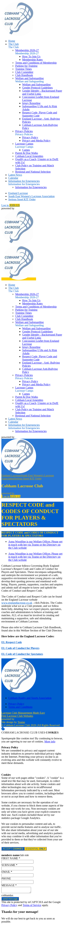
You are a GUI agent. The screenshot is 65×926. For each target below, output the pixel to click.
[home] (18, 278)
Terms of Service (32, 905)
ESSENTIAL (35, 848)
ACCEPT (13, 848)
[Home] (18, 35)
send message (10, 898)
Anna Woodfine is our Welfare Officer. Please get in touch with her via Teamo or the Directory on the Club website (35, 544)
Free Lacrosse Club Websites (17, 715)
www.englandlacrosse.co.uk (16, 602)
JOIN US (14, 205)
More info (49, 741)
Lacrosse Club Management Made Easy (23, 712)
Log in (5, 205)
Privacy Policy (9, 905)
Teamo (21, 722)
